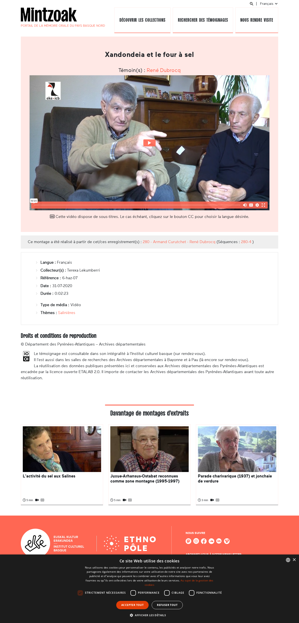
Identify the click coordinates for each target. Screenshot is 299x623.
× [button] (294, 560)
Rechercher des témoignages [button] (203, 20)
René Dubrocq (164, 70)
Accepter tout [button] (132, 605)
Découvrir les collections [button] (142, 20)
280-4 (246, 242)
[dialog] (149, 589)
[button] (149, 615)
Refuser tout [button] (167, 605)
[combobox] (288, 560)
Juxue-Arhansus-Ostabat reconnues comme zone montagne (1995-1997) (144, 478)
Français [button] (267, 3)
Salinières (66, 313)
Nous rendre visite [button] (256, 20)
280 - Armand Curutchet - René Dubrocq (179, 242)
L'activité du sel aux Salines (49, 476)
